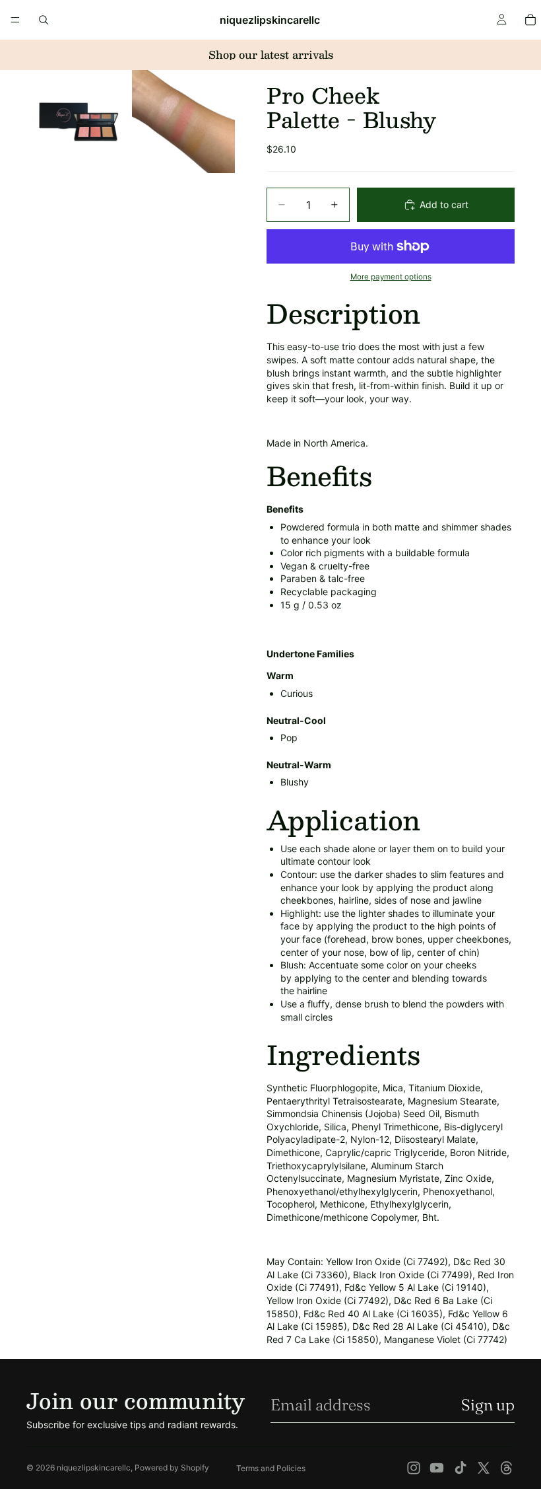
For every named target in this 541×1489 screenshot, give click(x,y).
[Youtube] (437, 1468)
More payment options (390, 276)
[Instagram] (414, 1468)
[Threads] (507, 1468)
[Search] (43, 19)
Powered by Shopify (172, 1467)
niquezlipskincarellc (94, 1467)
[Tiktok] (460, 1468)
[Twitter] (484, 1468)
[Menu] (15, 20)
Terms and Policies (270, 1468)
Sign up (488, 1404)
